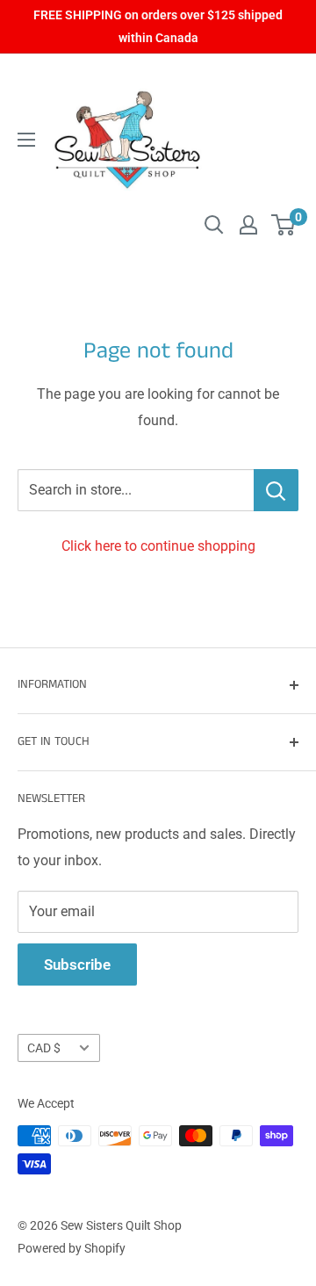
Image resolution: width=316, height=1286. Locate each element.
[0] (284, 224)
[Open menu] (26, 140)
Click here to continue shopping (158, 546)
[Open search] (214, 225)
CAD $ (44, 1048)
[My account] (248, 225)
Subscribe (77, 964)
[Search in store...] (276, 490)
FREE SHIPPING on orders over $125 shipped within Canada (158, 26)
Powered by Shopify (72, 1248)
